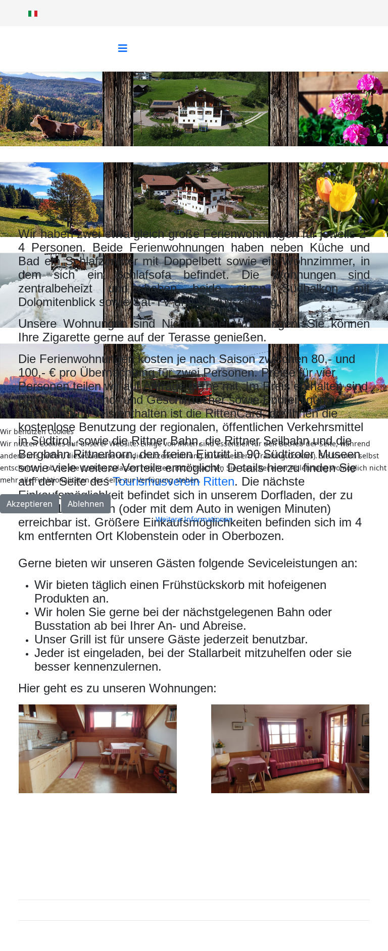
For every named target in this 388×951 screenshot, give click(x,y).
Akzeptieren (30, 503)
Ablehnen (86, 503)
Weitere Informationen (194, 519)
